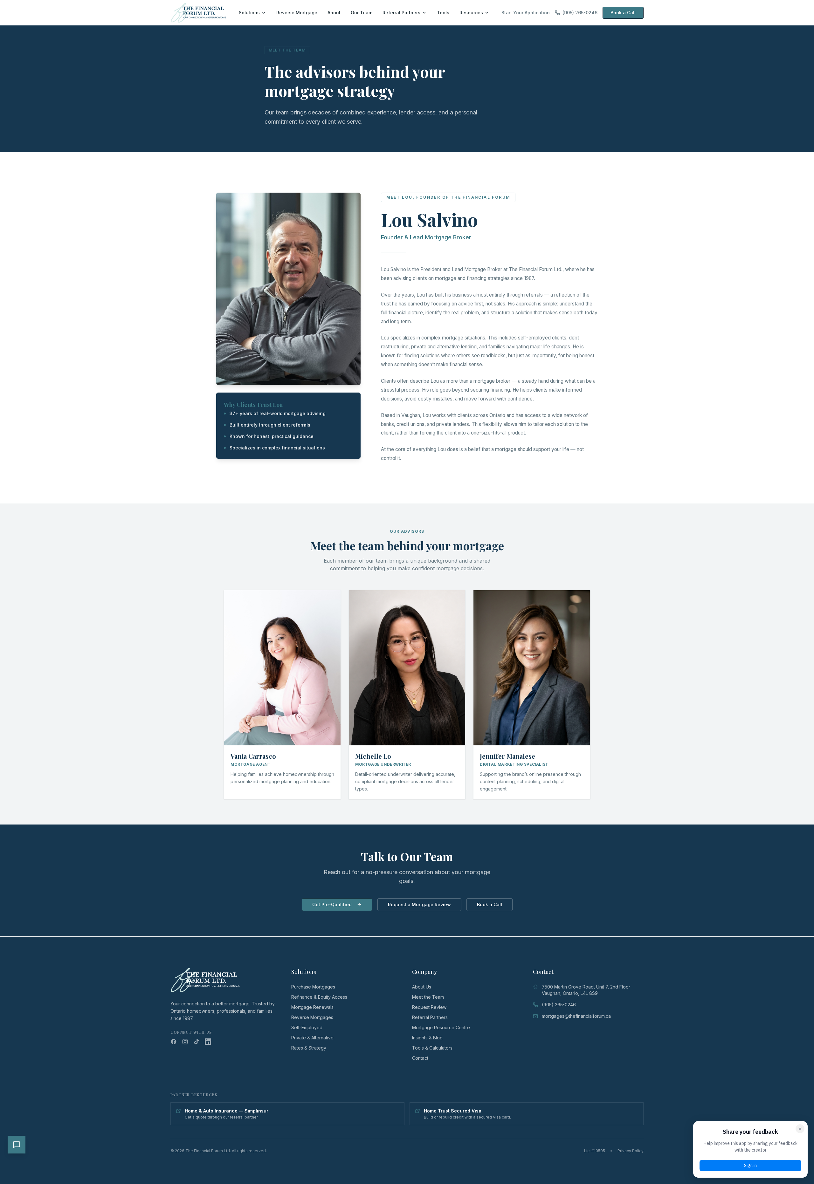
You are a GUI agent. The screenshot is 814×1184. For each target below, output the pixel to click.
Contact (420, 1058)
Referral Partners (401, 12)
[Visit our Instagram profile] (185, 1041)
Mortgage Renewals (312, 1007)
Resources (471, 12)
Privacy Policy (630, 1150)
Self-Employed (306, 1027)
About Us (421, 986)
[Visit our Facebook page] (173, 1041)
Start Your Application (525, 12)
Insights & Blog (427, 1037)
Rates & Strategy (308, 1048)
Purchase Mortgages (313, 986)
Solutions (249, 12)
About (334, 12)
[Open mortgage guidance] (16, 1144)
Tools (443, 12)
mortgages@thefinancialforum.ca (576, 1016)
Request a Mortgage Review (419, 904)
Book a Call (623, 12)
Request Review (429, 1007)
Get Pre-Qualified (332, 904)
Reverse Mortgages (312, 1017)
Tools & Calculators (432, 1048)
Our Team (361, 12)
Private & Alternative (312, 1037)
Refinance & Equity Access (319, 997)
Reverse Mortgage (296, 12)
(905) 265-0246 (579, 12)
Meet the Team (428, 997)
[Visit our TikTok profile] (196, 1041)
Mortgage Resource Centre (441, 1027)
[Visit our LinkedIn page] (208, 1041)
